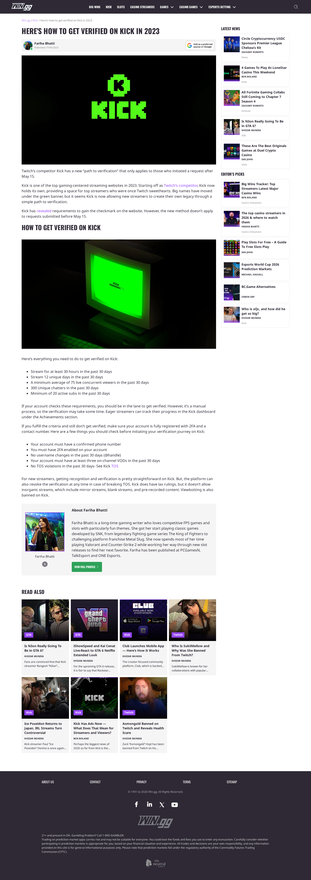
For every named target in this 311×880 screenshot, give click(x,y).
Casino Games (188, 7)
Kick (109, 7)
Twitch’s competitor (180, 185)
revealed (44, 210)
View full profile (84, 567)
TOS (114, 466)
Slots (121, 7)
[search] (296, 6)
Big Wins (94, 7)
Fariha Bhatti (44, 43)
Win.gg (26, 20)
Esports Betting (220, 7)
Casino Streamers (142, 7)
